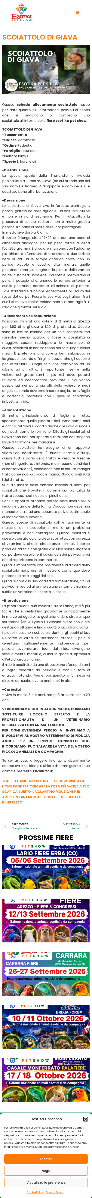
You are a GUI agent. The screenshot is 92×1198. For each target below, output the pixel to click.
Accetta (46, 1159)
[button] (85, 1119)
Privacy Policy (54, 1192)
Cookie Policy (35, 1192)
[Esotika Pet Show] (21, 12)
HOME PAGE (12, 786)
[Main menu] (77, 12)
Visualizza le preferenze (46, 1182)
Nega (46, 1171)
